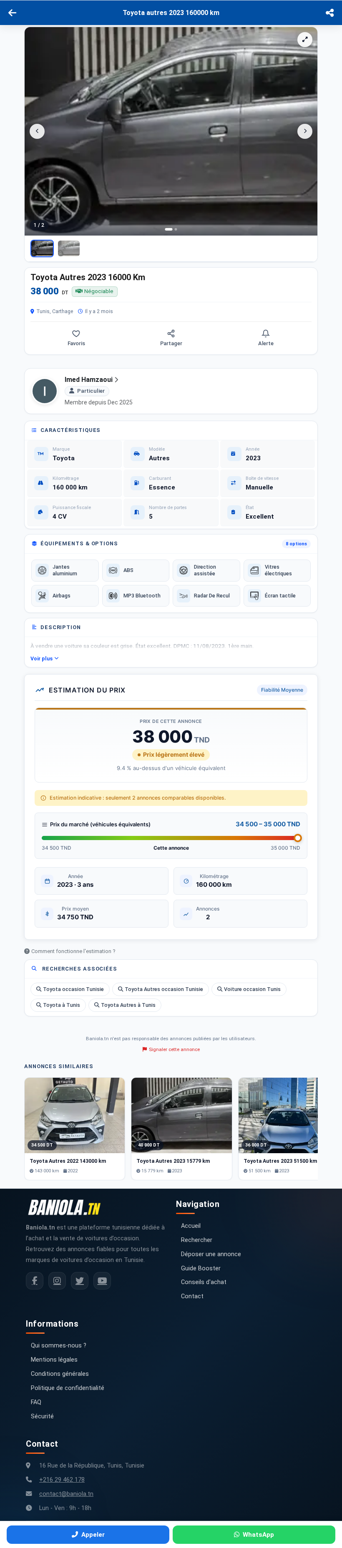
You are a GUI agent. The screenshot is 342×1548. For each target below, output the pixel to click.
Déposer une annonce (211, 1254)
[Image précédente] (37, 131)
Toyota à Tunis (61, 1005)
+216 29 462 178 (62, 1479)
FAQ (36, 1402)
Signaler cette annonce (174, 1049)
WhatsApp (258, 1534)
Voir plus (41, 658)
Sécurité (42, 1416)
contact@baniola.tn (66, 1494)
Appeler (93, 1534)
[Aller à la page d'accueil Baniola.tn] (67, 1207)
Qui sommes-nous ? (58, 1345)
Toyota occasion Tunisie (73, 989)
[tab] (169, 229)
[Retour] (12, 13)
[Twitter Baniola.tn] (79, 1281)
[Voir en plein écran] (304, 39)
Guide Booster (201, 1268)
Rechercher (196, 1240)
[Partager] (329, 13)
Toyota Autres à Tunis (128, 1005)
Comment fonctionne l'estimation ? (73, 951)
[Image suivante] (304, 131)
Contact (192, 1296)
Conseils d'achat (203, 1282)
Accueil (191, 1225)
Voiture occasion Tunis (252, 989)
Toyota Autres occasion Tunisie (164, 989)
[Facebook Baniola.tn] (34, 1281)
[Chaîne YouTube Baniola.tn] (102, 1281)
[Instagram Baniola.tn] (57, 1281)
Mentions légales (54, 1359)
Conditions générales (60, 1373)
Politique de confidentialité (67, 1388)
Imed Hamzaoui (89, 380)
